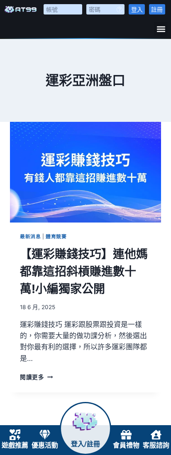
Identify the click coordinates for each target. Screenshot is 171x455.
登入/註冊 (85, 444)
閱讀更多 (36, 377)
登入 (137, 9)
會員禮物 (126, 445)
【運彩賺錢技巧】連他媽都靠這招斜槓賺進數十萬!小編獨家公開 (84, 271)
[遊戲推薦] (15, 434)
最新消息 (30, 236)
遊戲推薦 (15, 445)
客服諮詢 (156, 445)
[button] (161, 29)
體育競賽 (56, 236)
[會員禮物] (126, 434)
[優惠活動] (44, 434)
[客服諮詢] (156, 434)
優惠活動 (45, 445)
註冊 (157, 9)
